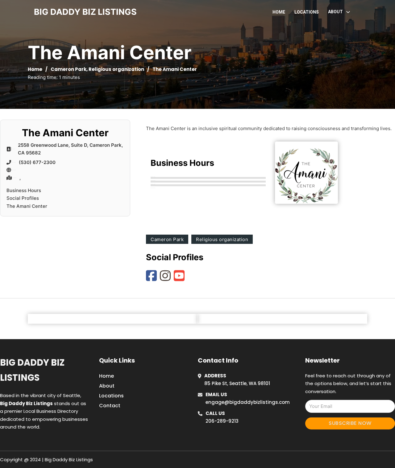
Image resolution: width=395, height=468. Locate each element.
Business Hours (23, 190)
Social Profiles (22, 198)
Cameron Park (68, 69)
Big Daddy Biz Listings (32, 370)
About (106, 385)
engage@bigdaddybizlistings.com (248, 402)
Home (278, 12)
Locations (306, 12)
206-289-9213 (222, 421)
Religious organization (116, 69)
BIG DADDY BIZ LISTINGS (85, 12)
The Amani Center (26, 206)
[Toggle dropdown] (348, 12)
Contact (109, 405)
